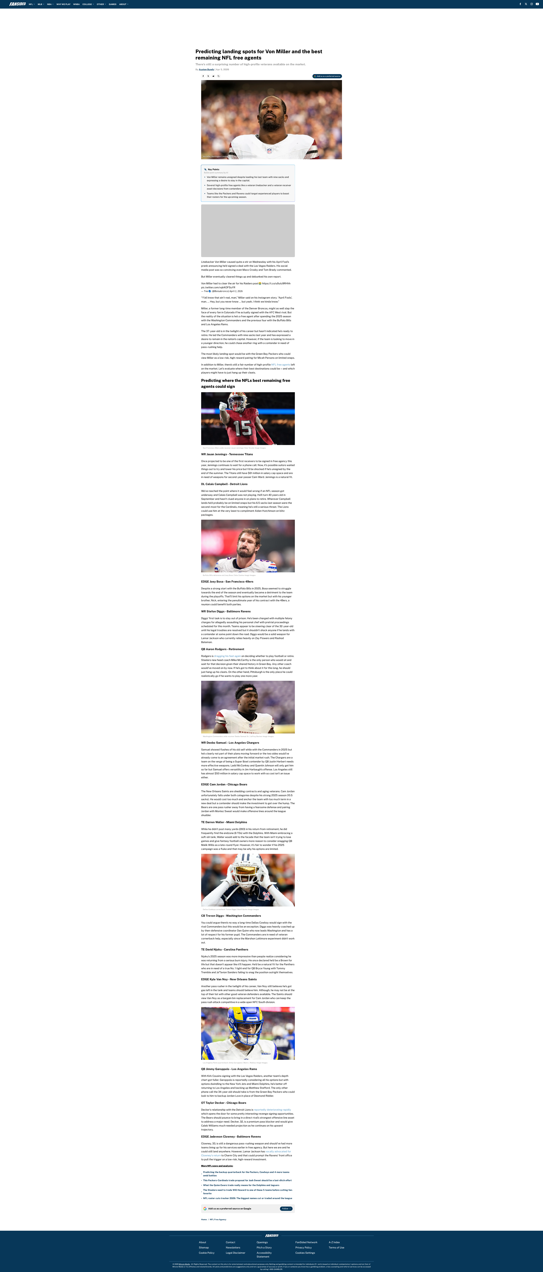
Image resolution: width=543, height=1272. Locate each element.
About (202, 1242)
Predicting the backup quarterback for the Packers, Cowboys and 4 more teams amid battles (246, 1174)
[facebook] (520, 4)
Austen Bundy (206, 69)
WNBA (76, 4)
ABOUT (122, 4)
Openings (262, 1242)
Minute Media (184, 1264)
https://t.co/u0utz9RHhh (276, 283)
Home (204, 1219)
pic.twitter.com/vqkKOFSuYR (218, 287)
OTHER (100, 4)
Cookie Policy (207, 1252)
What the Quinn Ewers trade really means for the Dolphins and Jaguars (241, 1185)
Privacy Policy (303, 1247)
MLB (40, 4)
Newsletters (233, 1247)
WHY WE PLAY (63, 4)
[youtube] (537, 4)
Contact (230, 1242)
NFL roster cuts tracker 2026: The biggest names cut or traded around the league (247, 1198)
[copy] (218, 76)
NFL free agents (280, 364)
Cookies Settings (305, 1252)
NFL (31, 4)
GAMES (112, 4)
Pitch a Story (264, 1247)
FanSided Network (306, 1242)
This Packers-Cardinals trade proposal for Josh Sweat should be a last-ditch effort (247, 1180)
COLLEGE (87, 4)
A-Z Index (334, 1242)
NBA (49, 4)
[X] (526, 4)
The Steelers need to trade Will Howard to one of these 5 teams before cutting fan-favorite (248, 1192)
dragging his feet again (227, 656)
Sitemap (204, 1247)
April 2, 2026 (236, 291)
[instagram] (532, 4)
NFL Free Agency (218, 1219)
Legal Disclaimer (235, 1252)
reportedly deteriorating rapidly (272, 1109)
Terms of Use (336, 1247)
